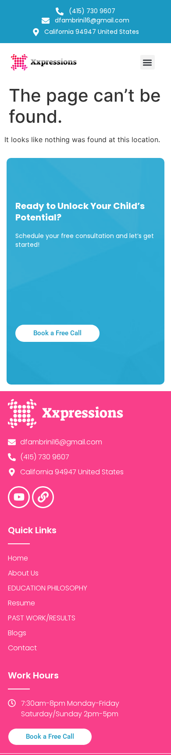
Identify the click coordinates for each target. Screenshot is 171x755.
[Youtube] (19, 497)
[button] (147, 62)
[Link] (43, 497)
